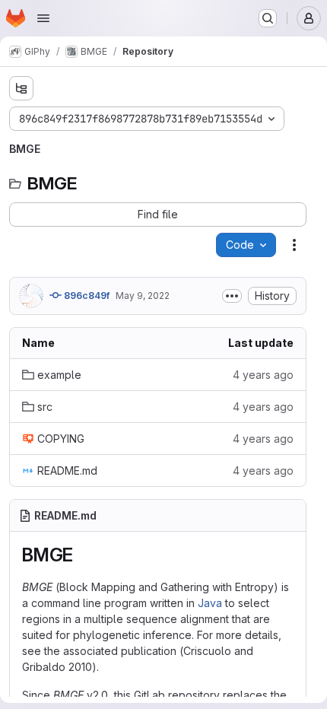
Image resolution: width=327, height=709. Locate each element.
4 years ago (263, 374)
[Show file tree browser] (21, 88)
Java (210, 602)
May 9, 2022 (143, 295)
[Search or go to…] (268, 18)
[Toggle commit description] (232, 296)
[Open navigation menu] (43, 18)
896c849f (86, 295)
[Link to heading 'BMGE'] (83, 555)
